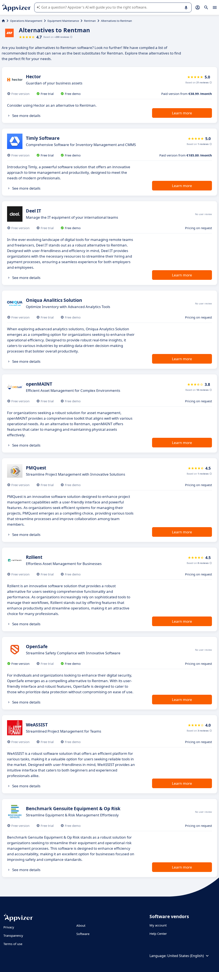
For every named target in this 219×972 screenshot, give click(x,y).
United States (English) (185, 955)
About (80, 925)
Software (82, 934)
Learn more (182, 113)
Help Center (158, 933)
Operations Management (26, 21)
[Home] (3, 20)
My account (158, 925)
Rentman (90, 21)
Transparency (13, 935)
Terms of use (12, 944)
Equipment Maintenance (63, 21)
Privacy (8, 927)
